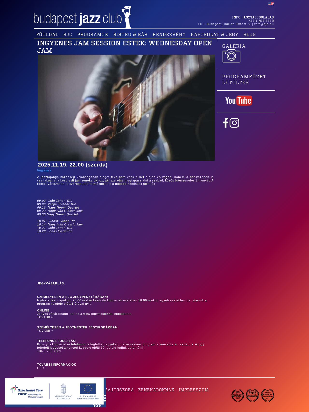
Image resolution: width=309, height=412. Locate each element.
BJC (67, 35)
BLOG (249, 35)
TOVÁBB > (45, 317)
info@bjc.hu (264, 24)
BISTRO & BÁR (130, 35)
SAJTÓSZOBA (119, 390)
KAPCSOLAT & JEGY (215, 35)
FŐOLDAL (47, 35)
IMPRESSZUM (194, 390)
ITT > (41, 368)
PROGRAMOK (92, 35)
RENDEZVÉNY (169, 35)
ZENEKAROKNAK (156, 390)
